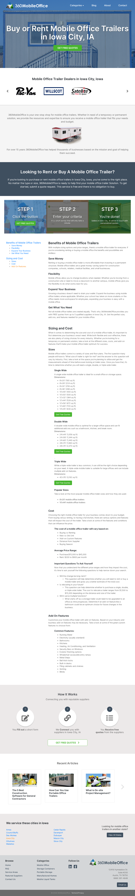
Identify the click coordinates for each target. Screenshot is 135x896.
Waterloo (10, 844)
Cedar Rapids (60, 830)
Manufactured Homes (47, 876)
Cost (13, 264)
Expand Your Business (20, 251)
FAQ (7, 869)
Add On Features (18, 266)
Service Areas (11, 872)
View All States (115, 835)
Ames (8, 830)
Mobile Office (43, 865)
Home (8, 865)
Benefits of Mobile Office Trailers (23, 242)
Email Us (122, 885)
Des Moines (11, 835)
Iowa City (10, 838)
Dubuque (58, 835)
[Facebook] (75, 866)
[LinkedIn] (70, 866)
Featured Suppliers (13, 876)
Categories (76, 5)
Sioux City (58, 841)
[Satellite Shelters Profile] (81, 91)
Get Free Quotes (67, 47)
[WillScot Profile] (54, 91)
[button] (7, 91)
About (107, 5)
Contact (122, 5)
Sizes (13, 261)
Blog (94, 5)
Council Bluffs (12, 832)
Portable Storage (44, 872)
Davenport (58, 832)
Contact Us (10, 879)
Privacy (81, 893)
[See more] (123, 787)
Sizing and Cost (14, 258)
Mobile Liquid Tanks (46, 879)
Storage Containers (46, 869)
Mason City (59, 838)
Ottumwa (10, 841)
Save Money (16, 245)
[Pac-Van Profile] (26, 91)
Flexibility (15, 248)
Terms (73, 893)
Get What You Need (19, 253)
